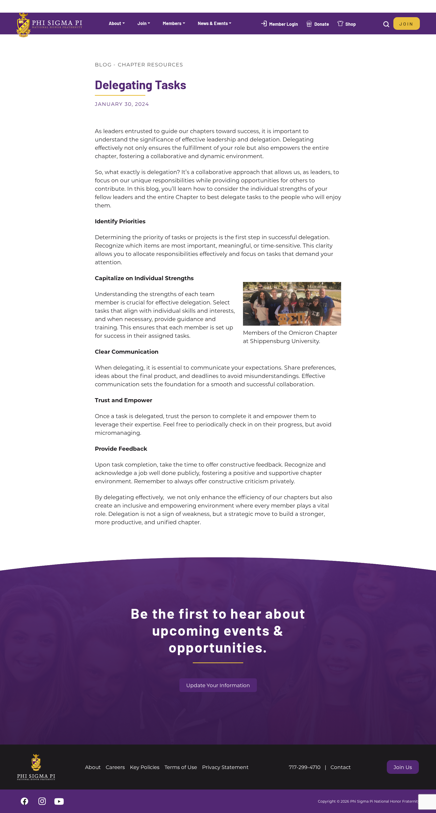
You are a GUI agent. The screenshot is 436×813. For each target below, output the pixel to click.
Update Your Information (218, 685)
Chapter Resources (150, 64)
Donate (321, 24)
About (93, 767)
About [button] (115, 23)
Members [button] (172, 23)
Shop (350, 24)
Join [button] (142, 23)
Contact (341, 767)
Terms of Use (181, 767)
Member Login (283, 24)
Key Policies (144, 767)
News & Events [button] (213, 23)
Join (406, 23)
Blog (103, 64)
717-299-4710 (304, 767)
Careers (115, 767)
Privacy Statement (225, 767)
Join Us (403, 767)
